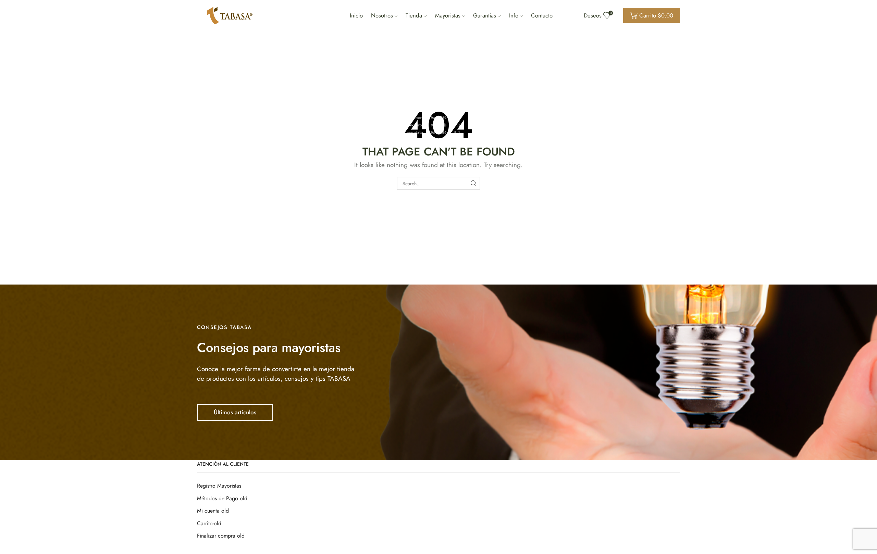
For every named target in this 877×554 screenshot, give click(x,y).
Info (513, 15)
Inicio (356, 15)
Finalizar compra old (221, 536)
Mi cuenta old (213, 511)
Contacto (542, 15)
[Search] (473, 183)
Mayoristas (447, 15)
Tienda (414, 15)
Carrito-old (209, 523)
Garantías (484, 15)
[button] (235, 412)
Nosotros (382, 15)
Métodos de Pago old (222, 498)
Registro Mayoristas (219, 486)
